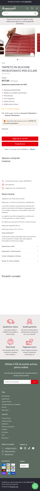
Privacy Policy (6, 418)
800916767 (28, 1)
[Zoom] (32, 54)
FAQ (3, 435)
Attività (4, 407)
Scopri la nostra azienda (10, 261)
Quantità (5, 129)
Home (4, 63)
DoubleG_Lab (14, 486)
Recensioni (5, 438)
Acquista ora (20, 144)
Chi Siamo (5, 432)
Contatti (4, 429)
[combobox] (20, 13)
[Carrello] (32, 8)
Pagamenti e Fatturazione (11, 251)
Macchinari (5, 410)
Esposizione (5, 399)
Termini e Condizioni (8, 426)
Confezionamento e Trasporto (11, 404)
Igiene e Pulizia (6, 401)
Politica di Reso (7, 421)
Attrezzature (6, 396)
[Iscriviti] (34, 382)
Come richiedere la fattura (11, 256)
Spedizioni (5, 424)
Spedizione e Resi (8, 246)
